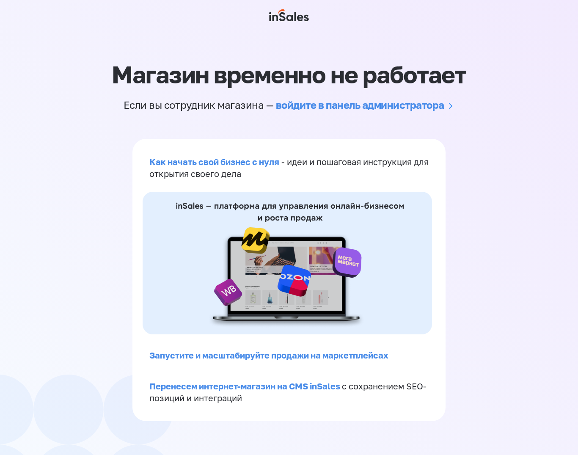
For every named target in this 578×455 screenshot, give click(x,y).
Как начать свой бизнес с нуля (214, 162)
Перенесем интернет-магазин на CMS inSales (245, 386)
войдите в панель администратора (360, 105)
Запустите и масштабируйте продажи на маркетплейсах (268, 355)
